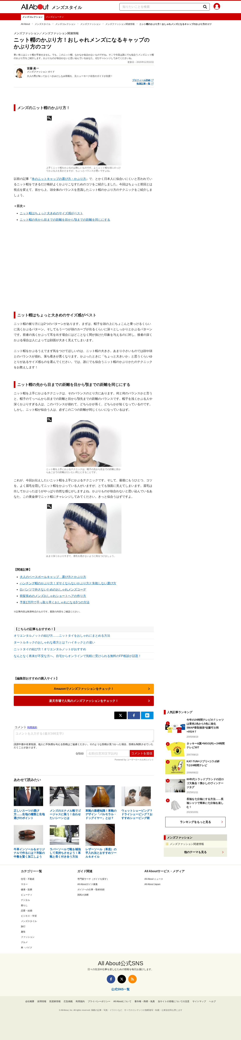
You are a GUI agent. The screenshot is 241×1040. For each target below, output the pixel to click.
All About (25, 24)
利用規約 (80, 1001)
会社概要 (29, 1001)
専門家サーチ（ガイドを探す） (93, 879)
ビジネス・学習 (29, 916)
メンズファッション (90, 24)
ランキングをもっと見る (195, 821)
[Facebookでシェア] (134, 715)
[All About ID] (217, 7)
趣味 (23, 931)
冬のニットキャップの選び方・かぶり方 (59, 178)
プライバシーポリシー (99, 1001)
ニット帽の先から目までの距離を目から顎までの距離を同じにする (65, 219)
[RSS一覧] (132, 979)
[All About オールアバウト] (35, 7)
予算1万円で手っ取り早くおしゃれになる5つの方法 (54, 602)
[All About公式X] (121, 979)
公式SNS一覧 (120, 989)
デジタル (25, 900)
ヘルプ (212, 1001)
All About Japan (152, 884)
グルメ (24, 942)
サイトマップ (199, 1001)
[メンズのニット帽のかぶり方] (83, 140)
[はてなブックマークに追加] (147, 715)
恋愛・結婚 (26, 910)
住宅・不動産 (27, 879)
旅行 (23, 926)
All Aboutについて (122, 1001)
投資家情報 (55, 1001)
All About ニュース (153, 879)
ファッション (27, 937)
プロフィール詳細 (141, 80)
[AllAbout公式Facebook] (111, 979)
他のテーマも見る (195, 852)
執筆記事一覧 (143, 83)
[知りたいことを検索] (205, 7)
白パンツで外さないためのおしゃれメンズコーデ (53, 589)
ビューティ (26, 894)
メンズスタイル (67, 7)
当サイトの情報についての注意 (173, 1001)
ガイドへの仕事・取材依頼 (90, 889)
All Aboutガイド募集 (87, 884)
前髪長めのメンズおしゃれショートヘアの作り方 (53, 595)
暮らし (24, 905)
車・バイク (26, 947)
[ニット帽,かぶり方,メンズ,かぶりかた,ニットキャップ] (83, 441)
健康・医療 (26, 889)
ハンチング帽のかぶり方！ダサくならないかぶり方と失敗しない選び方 (68, 583)
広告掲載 (68, 1001)
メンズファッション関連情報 (120, 24)
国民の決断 (83, 894)
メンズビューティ (55, 17)
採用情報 (41, 1001)
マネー (24, 884)
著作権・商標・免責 (144, 1001)
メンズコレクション (32, 17)
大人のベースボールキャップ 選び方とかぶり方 (53, 576)
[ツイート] (120, 715)
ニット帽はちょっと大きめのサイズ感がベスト (51, 213)
